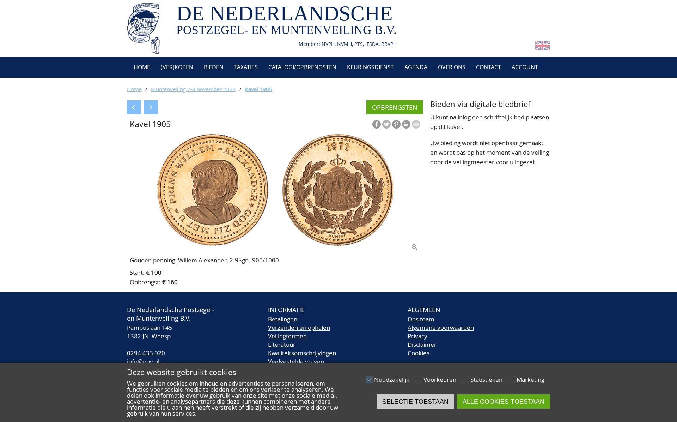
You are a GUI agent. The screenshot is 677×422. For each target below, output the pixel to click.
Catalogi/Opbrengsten (302, 67)
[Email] (416, 124)
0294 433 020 (146, 353)
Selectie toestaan (415, 401)
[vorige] (134, 107)
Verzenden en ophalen (299, 327)
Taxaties (246, 67)
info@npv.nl (143, 361)
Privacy (417, 336)
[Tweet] (386, 124)
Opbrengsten (394, 107)
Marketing (530, 379)
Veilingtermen (287, 336)
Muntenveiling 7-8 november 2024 (193, 89)
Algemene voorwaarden (441, 327)
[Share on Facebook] (376, 124)
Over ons (451, 67)
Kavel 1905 (258, 89)
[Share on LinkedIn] (406, 124)
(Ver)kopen (177, 67)
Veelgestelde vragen (296, 361)
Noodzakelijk (391, 379)
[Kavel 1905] (275, 245)
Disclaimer (422, 344)
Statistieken (486, 379)
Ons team (421, 319)
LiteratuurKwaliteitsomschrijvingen (302, 348)
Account (525, 67)
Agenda (415, 67)
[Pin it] (396, 124)
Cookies (418, 353)
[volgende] (151, 107)
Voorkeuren (439, 379)
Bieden (214, 67)
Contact (488, 67)
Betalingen (282, 319)
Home (141, 67)
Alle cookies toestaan (503, 401)
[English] (542, 48)
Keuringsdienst (370, 67)
